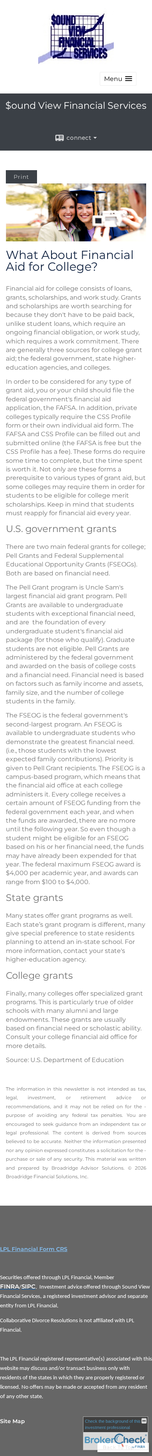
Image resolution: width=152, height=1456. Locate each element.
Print (21, 176)
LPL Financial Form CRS (33, 1249)
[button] (118, 79)
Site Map (12, 1421)
